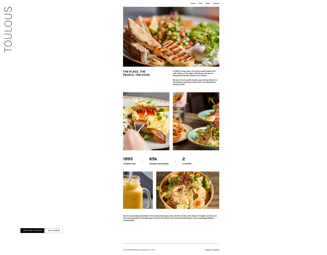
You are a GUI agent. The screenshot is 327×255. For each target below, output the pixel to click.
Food (200, 3)
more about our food (32, 230)
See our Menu (54, 230)
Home (193, 3)
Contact (216, 3)
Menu (208, 3)
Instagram (208, 250)
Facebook (216, 250)
